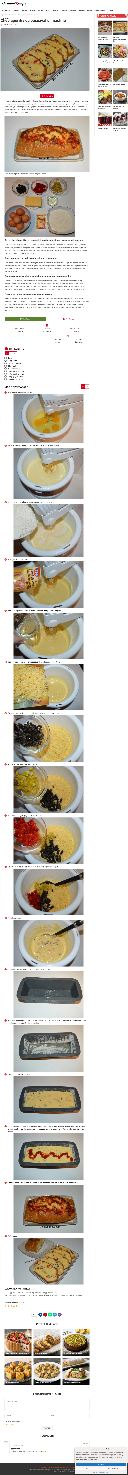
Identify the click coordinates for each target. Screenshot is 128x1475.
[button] (6, 1306)
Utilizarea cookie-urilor (62, 1467)
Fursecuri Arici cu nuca (43, 1382)
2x (11, 353)
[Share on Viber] (60, 1315)
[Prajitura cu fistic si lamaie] (76, 1342)
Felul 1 (48, 11)
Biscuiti (32, 11)
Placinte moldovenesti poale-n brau (120, 39)
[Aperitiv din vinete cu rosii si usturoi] (105, 75)
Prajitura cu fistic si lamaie (73, 1353)
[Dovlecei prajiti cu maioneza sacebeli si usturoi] (105, 51)
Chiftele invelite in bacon (119, 62)
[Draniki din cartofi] (120, 75)
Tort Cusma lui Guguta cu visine (103, 38)
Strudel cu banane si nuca (72, 1382)
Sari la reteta (48, 96)
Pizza (111, 11)
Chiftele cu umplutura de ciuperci (104, 107)
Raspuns (85, 1443)
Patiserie (16, 11)
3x (15, 353)
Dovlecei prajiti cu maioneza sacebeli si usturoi (104, 63)
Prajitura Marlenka (12, 1382)
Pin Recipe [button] (70, 319)
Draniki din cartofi (119, 85)
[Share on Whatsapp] (50, 1315)
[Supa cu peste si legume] (120, 97)
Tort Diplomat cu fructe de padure (17, 1353)
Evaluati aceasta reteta (13, 1421)
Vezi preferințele (113, 1468)
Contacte (51, 1467)
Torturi (24, 11)
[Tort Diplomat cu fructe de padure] (18, 1342)
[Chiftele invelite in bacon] (120, 51)
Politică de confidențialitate (100, 1472)
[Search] (125, 27)
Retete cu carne (100, 11)
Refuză (88, 1468)
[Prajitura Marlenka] (18, 1371)
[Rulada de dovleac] (47, 1342)
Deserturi (64, 11)
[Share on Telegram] (55, 1315)
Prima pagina (6, 11)
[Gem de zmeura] (105, 119)
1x (7, 353)
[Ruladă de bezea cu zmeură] (120, 119)
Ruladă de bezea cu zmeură (119, 129)
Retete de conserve (85, 11)
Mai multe (5, 19)
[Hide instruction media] (87, 386)
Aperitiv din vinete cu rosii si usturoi (104, 86)
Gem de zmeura (103, 128)
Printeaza (26, 319)
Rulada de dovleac (41, 1353)
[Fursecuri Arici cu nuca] (47, 1371)
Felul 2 (55, 11)
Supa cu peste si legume (118, 107)
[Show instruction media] (83, 386)
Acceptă (101, 1464)
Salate (40, 11)
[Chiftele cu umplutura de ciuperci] (105, 97)
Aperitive (73, 11)
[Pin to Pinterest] (45, 1315)
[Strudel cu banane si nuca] (76, 1371)
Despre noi (44, 1467)
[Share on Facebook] (40, 1315)
